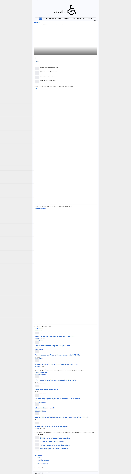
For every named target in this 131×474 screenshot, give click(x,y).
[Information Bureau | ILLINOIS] (37, 404)
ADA (44, 18)
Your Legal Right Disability (76, 18)
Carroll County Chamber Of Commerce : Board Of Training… (49, 67)
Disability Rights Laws (87, 18)
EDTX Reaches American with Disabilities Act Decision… (48, 71)
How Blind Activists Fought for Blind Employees (51, 426)
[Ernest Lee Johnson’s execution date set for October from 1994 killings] (37, 333)
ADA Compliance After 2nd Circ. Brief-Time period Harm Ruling (56, 364)
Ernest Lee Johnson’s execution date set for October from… (55, 336)
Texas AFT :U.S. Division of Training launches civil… (48, 80)
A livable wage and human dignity (46, 389)
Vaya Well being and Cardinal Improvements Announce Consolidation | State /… (62, 417)
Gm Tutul (41, 473)
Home (40, 18)
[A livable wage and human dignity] (37, 386)
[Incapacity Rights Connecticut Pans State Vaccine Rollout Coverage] (37, 448)
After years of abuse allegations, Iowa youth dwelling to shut (55, 380)
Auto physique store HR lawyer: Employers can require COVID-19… (57, 355)
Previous (37, 61)
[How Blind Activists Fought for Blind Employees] (37, 423)
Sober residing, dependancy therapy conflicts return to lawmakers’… (58, 399)
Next (37, 63)
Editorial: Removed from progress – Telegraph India (52, 346)
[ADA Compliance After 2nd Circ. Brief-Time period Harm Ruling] (37, 360)
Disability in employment (51, 18)
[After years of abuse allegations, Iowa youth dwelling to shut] (37, 376)
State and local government (63, 18)
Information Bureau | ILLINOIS (45, 408)
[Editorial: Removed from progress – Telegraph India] (37, 342)
